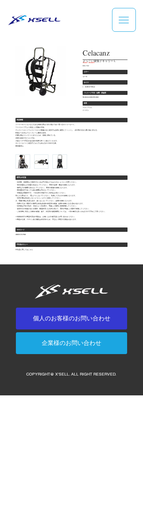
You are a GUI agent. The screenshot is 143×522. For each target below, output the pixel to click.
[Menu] (124, 20)
